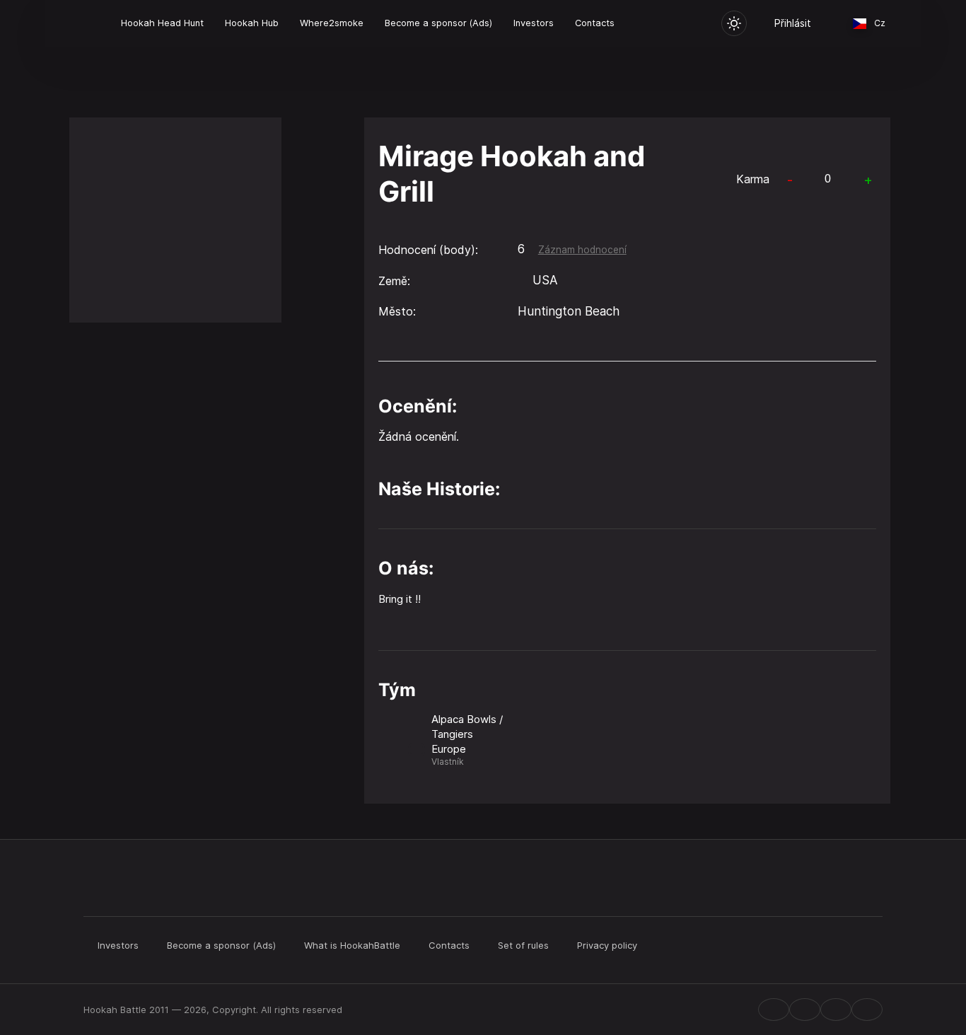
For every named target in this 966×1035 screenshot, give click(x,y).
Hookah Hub (252, 23)
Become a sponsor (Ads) (438, 23)
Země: (394, 281)
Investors (533, 23)
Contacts (595, 23)
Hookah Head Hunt (162, 23)
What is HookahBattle (352, 945)
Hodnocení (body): (428, 250)
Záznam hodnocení (582, 249)
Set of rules (523, 945)
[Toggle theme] (734, 23)
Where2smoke (331, 23)
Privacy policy (607, 945)
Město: (397, 311)
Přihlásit (792, 23)
